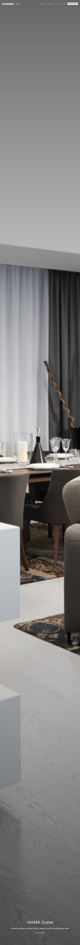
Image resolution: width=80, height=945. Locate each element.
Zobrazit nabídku (40, 932)
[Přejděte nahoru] (76, 941)
